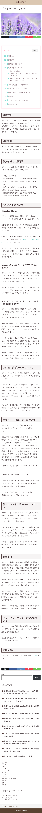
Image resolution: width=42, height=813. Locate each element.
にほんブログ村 (6, 798)
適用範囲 (11, 60)
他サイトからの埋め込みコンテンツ (20, 92)
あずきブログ (21, 2)
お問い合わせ (13, 104)
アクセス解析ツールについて (18, 85)
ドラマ (3, 776)
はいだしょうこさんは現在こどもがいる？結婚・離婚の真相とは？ (21, 727)
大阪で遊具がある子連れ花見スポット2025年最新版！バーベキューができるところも (22, 700)
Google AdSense (15, 71)
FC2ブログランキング (9, 800)
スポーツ (4, 774)
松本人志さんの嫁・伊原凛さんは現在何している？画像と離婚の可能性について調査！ (21, 743)
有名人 (3, 783)
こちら (17, 410)
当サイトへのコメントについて (19, 88)
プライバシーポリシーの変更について (21, 100)
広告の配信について (15, 68)
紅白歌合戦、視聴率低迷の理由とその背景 (18, 756)
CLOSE (35, 50)
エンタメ (4, 768)
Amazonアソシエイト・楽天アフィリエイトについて (23, 75)
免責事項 (11, 96)
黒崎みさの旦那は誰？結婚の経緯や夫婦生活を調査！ (21, 713)
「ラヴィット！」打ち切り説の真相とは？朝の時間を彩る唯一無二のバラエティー (21, 750)
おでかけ (4, 772)
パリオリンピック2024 (9, 778)
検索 (3, 674)
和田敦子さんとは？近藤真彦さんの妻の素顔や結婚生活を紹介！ (21, 720)
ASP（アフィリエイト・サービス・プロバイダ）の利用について (24, 79)
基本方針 (11, 56)
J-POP (3, 765)
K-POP (4, 766)
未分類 (3, 785)
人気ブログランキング (9, 796)
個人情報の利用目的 (15, 64)
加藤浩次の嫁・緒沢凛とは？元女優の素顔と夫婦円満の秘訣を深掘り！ (21, 707)
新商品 (3, 780)
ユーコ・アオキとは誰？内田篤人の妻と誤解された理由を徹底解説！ (21, 735)
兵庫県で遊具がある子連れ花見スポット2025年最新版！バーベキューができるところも (21, 692)
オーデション (6, 770)
